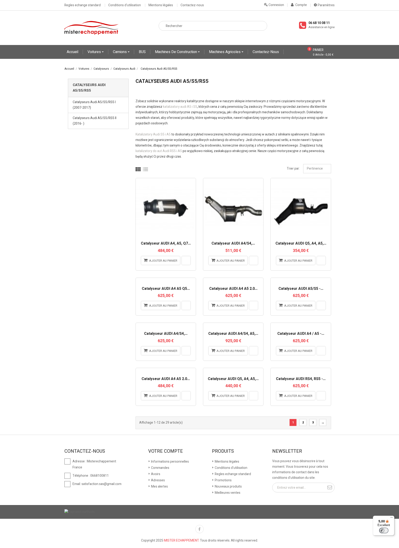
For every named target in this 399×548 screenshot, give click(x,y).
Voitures (95, 52)
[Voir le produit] (186, 260)
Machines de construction (176, 52)
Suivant (322, 422)
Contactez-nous (192, 5)
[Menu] (391, 518)
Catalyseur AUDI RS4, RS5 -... (301, 379)
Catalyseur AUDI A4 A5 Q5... (166, 289)
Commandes (159, 467)
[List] (145, 169)
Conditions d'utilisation (124, 5)
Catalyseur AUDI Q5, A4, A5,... (300, 244)
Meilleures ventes (227, 492)
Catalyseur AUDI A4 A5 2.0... (233, 289)
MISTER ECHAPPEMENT (181, 540)
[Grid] (138, 169)
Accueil (72, 52)
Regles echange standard (82, 5)
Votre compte (165, 451)
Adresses (157, 480)
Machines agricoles (225, 52)
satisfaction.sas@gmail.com (101, 484)
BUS (142, 52)
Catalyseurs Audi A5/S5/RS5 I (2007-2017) (94, 105)
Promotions (223, 480)
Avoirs (155, 474)
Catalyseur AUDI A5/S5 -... (300, 289)
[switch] (383, 530)
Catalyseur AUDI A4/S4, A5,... (233, 334)
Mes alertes (159, 486)
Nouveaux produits (228, 486)
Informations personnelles (169, 461)
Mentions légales (160, 5)
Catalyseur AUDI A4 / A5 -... (300, 334)
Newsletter (287, 451)
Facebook (199, 529)
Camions (120, 52)
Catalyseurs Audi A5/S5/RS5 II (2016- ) (94, 121)
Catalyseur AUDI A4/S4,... (233, 244)
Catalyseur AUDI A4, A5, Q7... (166, 244)
